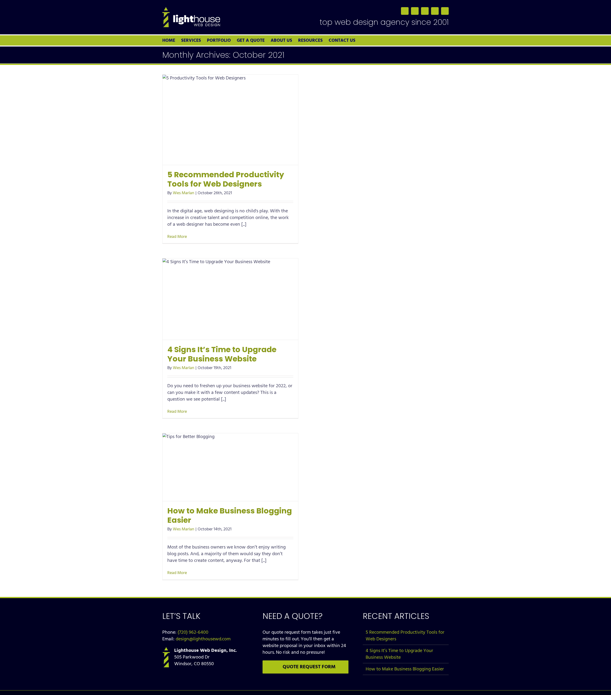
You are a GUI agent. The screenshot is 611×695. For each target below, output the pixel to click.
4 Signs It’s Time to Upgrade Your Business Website (221, 354)
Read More (177, 236)
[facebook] (405, 11)
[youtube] (435, 11)
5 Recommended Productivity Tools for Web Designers (225, 179)
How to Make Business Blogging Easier (229, 515)
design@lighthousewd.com (203, 639)
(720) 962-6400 (193, 632)
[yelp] (445, 11)
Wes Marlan (183, 192)
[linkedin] (425, 11)
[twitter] (415, 11)
